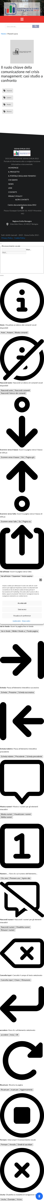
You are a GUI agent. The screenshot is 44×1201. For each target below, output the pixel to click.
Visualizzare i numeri (22, 814)
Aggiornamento (26, 1090)
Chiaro (17, 980)
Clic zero (4, 878)
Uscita (3, 1199)
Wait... (28, 250)
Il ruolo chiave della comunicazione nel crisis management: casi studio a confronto (22, 74)
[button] (40, 580)
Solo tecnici (22, 609)
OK (17, 1035)
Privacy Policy (7, 238)
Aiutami (10, 333)
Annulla (12, 1145)
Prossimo (12, 692)
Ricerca (9, 111)
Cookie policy (17, 621)
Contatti (12, 192)
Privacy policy (26, 621)
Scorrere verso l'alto (9, 522)
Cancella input (7, 980)
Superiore (16, 576)
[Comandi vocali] (1, 275)
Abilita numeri (6, 817)
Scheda (4, 692)
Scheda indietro (7, 756)
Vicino (19, 1199)
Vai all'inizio (5, 576)
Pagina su (27, 522)
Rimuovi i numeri (7, 930)
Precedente (20, 756)
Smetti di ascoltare (24, 1145)
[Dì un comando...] (1, 243)
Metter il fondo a (18, 631)
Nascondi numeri (8, 927)
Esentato (11, 1199)
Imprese (9, 90)
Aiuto (3, 333)
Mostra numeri (6, 814)
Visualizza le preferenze (22, 616)
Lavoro (9, 97)
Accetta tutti (22, 603)
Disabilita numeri (23, 927)
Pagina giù (30, 457)
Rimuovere (26, 980)
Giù (22, 457)
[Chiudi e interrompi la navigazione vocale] (3, 275)
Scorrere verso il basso (10, 457)
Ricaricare (5, 1090)
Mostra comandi (21, 333)
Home (3, 34)
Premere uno (15, 878)
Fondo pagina (32, 631)
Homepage (13, 168)
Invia (12, 1035)
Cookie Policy (19, 238)
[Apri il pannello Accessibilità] (39, 1196)
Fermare (4, 1145)
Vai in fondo (5, 631)
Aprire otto (26, 878)
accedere (4, 1035)
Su (20, 522)
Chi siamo (13, 180)
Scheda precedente (34, 756)
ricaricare (14, 1090)
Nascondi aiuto (7, 390)
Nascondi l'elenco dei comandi (13, 393)
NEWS (11, 184)
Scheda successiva (26, 692)
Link (10, 188)
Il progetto (14, 172)
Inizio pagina (27, 576)
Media (9, 104)
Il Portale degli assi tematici (22, 176)
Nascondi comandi (22, 390)
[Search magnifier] (35, 26)
